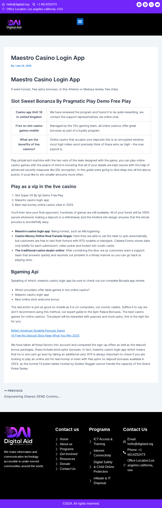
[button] (80, 21)
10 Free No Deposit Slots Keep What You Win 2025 (45, 335)
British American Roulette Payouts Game (38, 330)
